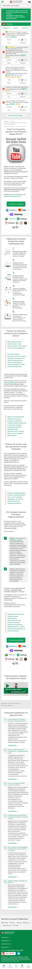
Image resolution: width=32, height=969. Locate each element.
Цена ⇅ (16, 28)
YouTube (18, 703)
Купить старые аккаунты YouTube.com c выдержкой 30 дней (18, 751)
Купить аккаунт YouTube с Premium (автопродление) (17, 720)
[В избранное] (19, 40)
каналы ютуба (19, 493)
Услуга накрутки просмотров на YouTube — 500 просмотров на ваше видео (16, 102)
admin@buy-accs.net (14, 950)
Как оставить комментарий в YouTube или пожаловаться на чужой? (17, 848)
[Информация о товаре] (26, 40)
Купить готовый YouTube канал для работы (16, 784)
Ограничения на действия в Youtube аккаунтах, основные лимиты (18, 816)
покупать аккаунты (10, 382)
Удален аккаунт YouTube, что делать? (17, 881)
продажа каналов (16, 540)
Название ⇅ (6, 28)
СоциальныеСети (8, 705)
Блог (12, 121)
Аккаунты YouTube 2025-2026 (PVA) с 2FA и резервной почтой (16, 88)
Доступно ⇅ (25, 28)
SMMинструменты (8, 703)
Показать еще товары (15, 115)
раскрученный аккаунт (12, 196)
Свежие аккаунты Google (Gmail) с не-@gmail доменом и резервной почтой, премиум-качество (17, 34)
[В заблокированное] (22, 40)
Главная (6, 121)
